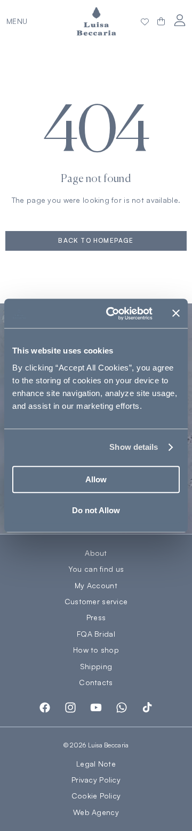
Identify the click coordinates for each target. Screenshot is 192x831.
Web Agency (96, 812)
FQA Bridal (96, 634)
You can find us (96, 569)
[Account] (179, 20)
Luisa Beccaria (108, 745)
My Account (96, 585)
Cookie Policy (96, 795)
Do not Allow (96, 510)
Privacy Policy (96, 779)
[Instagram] (70, 707)
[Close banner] (176, 313)
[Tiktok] (147, 707)
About (96, 553)
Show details (133, 446)
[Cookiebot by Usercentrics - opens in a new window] (113, 313)
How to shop (96, 650)
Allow (96, 479)
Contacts (96, 682)
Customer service (96, 601)
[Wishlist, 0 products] (145, 21)
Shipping (96, 666)
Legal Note (96, 763)
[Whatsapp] (121, 707)
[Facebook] (44, 707)
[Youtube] (96, 707)
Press (96, 617)
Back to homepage (95, 240)
